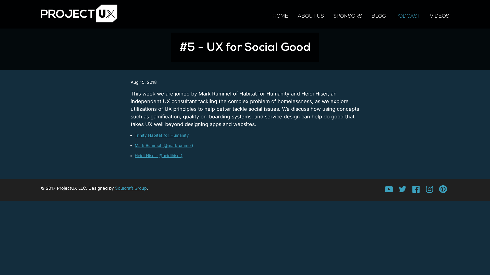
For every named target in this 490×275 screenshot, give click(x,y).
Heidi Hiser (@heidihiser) (158, 155)
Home (280, 16)
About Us (311, 16)
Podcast (407, 16)
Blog (379, 16)
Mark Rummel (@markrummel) (164, 145)
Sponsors (347, 16)
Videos (439, 16)
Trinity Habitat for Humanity (162, 135)
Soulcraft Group (131, 188)
